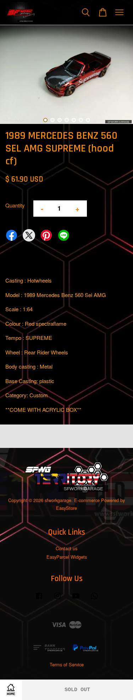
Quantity (15, 205)
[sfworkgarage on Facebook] (39, 599)
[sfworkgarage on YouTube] (76, 599)
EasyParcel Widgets (66, 556)
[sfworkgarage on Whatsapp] (94, 599)
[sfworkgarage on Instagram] (57, 599)
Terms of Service (67, 664)
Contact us (66, 548)
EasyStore (66, 508)
